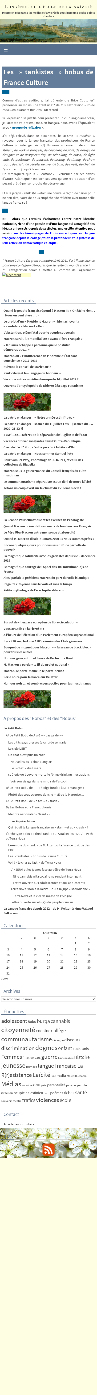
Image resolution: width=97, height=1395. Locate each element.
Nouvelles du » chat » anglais (31, 762)
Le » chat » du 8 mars (26, 768)
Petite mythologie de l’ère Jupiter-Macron (34, 590)
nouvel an (27, 1085)
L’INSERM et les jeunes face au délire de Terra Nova (46, 869)
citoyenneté (18, 1029)
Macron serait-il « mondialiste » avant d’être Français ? (43, 338)
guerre (49, 1056)
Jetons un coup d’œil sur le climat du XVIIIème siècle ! (42, 488)
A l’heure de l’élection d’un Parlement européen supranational (49, 635)
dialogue (58, 1040)
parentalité (56, 1085)
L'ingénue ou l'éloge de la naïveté (48, 6)
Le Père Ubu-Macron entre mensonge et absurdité (39, 532)
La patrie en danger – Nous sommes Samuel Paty (38, 453)
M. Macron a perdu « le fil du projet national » (36, 664)
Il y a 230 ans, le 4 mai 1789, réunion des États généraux (43, 641)
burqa (43, 1021)
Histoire (82, 1057)
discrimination (18, 1048)
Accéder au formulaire (19, 1124)
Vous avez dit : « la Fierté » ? (24, 628)
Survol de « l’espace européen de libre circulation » (41, 622)
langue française (57, 1065)
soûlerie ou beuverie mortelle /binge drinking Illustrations (49, 774)
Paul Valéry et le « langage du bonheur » (32, 373)
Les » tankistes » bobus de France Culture (37, 856)
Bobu (32, 1021)
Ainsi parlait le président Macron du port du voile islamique (46, 578)
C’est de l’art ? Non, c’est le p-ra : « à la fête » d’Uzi (39, 447)
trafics (28, 1100)
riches (69, 1092)
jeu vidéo (31, 1066)
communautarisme (26, 1039)
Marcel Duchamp (77, 1076)
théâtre (17, 1101)
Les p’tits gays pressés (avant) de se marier (38, 742)
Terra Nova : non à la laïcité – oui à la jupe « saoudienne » (50, 889)
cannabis (60, 1021)
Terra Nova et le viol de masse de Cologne (42, 896)
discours (72, 1039)
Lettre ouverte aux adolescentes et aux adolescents (49, 883)
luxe (53, 1076)
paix (43, 1085)
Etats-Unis (81, 1048)
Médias (11, 1084)
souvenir (6, 1101)
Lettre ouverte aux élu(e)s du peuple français (42, 902)
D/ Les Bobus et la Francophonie (28, 807)
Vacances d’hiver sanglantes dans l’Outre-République (42, 441)
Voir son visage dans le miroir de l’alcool (39, 781)
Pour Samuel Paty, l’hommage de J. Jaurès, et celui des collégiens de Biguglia (43, 462)
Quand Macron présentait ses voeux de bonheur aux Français (47, 526)
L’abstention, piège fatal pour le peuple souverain (39, 332)
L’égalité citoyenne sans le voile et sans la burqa (38, 584)
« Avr (4, 979)
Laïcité (41, 1075)
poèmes (56, 1092)
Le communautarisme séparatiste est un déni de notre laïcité (47, 481)
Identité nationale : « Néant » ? (29, 814)
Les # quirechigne (23, 821)
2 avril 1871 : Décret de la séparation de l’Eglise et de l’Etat (45, 435)
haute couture (65, 1057)
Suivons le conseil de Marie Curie (27, 367)
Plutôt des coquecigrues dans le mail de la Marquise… (46, 794)
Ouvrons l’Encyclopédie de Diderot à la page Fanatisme (43, 385)
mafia (61, 1075)
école (65, 1100)
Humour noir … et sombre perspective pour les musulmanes (47, 683)
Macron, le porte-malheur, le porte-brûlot (34, 671)
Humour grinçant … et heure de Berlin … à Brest (38, 658)
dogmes (46, 1048)
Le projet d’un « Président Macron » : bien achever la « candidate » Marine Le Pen (41, 323)
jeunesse (13, 1065)
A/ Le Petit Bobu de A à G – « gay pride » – (34, 735)
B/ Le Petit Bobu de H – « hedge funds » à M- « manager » (45, 788)
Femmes (11, 1056)
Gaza (37, 1057)
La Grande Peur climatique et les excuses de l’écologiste (44, 520)
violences (47, 1100)
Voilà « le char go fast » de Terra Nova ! (35, 862)
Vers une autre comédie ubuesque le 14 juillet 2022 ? (41, 379)
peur (46, 1093)
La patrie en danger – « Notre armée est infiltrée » (39, 417)
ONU (36, 1085)
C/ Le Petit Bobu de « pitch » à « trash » (32, 801)
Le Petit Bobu (13, 728)
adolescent (14, 1021)
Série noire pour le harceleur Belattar (31, 677)
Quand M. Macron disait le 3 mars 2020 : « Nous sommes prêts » (49, 539)
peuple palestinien (28, 1093)
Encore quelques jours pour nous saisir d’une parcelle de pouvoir (45, 547)
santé (81, 1092)
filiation (28, 1057)
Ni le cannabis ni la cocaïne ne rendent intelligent (47, 876)
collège (58, 1030)
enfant (65, 1048)
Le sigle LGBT (17, 748)
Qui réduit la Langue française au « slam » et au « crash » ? (48, 827)
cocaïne (43, 1030)
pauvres (71, 1085)
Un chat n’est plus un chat (26, 755)
